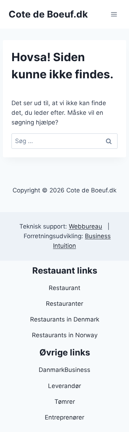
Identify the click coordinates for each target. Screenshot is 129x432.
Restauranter (64, 303)
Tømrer (64, 401)
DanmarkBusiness (64, 369)
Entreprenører (64, 417)
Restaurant (64, 287)
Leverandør (64, 385)
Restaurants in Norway (64, 335)
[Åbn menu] (113, 14)
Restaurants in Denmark (64, 319)
